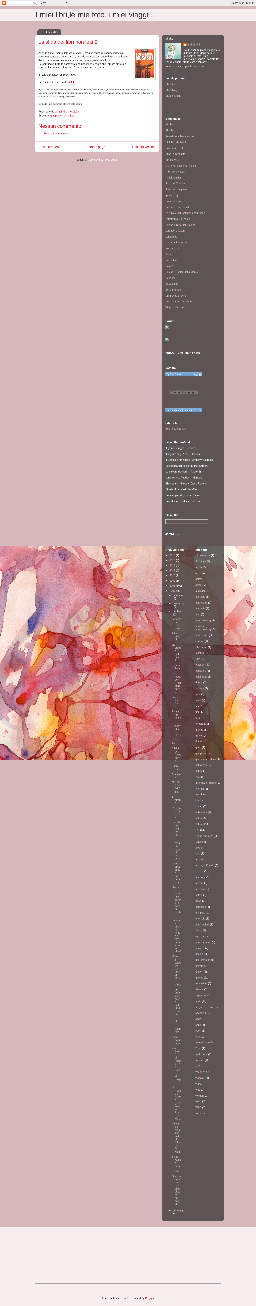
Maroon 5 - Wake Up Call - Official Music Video (176, 970)
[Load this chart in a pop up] (199, 410)
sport (198, 1030)
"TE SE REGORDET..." (176, 787)
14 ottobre (176, 799)
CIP (197, 658)
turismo (199, 1060)
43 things (200, 561)
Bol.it (71, 82)
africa (198, 567)
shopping (200, 1012)
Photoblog (171, 90)
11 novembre (202, 555)
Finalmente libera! (176, 716)
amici (198, 573)
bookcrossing (203, 620)
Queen (199, 971)
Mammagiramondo (176, 242)
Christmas (201, 647)
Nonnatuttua (172, 248)
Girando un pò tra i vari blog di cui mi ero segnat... (176, 1190)
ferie (197, 694)
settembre (178, 1210)
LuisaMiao (171, 236)
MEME (199, 871)
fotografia (200, 723)
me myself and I (204, 865)
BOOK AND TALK (175, 142)
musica (199, 889)
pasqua (199, 936)
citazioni (200, 664)
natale (198, 895)
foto (197, 717)
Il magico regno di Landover (176, 849)
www (198, 1113)
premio (199, 965)
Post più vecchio (144, 147)
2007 (173, 590)
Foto (174, 743)
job (197, 800)
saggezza (201, 995)
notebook (200, 906)
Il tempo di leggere (176, 189)
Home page (97, 147)
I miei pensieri (173, 177)
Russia (199, 989)
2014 (173, 555)
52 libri (169, 124)
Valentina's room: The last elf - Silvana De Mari (176, 1137)
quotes (199, 977)
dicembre (178, 595)
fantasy (199, 688)
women (199, 1095)
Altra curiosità (176, 636)
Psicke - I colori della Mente (181, 271)
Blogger (149, 1298)
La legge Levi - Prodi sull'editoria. (176, 683)
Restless (170, 277)
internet (199, 788)
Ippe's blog (171, 195)
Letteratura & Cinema (177, 218)
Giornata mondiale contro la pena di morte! (176, 901)
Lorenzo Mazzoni (175, 230)
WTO (198, 1107)
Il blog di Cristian (175, 183)
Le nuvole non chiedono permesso (185, 212)
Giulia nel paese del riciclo (180, 165)
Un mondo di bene (175, 295)
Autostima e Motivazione (179, 136)
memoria (200, 877)
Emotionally (172, 159)
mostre (199, 883)
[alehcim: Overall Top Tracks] (183, 374)
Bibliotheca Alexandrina (176, 754)
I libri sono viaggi (175, 171)
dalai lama (201, 676)
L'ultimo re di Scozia (176, 813)
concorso (200, 670)
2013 (173, 560)
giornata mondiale (205, 759)
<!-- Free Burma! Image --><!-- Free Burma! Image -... (176, 1065)
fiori (197, 711)
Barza (175, 1171)
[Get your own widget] (173, 410)
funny (198, 735)
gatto (198, 747)
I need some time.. (176, 1040)
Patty (168, 254)
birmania (200, 608)
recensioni (201, 983)
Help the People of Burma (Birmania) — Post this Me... (176, 1103)
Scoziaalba (171, 283)
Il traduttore (176, 1028)
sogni (198, 1018)
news (198, 900)
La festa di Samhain (176, 623)
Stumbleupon (173, 95)
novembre (178, 603)
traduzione (201, 1054)
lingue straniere (204, 835)
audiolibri (200, 590)
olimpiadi (200, 912)
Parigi (198, 930)
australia (200, 596)
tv (196, 1066)
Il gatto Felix (176, 667)
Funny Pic (175, 767)
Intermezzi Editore (206, 782)
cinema (199, 652)
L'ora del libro (173, 201)
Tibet (198, 1048)
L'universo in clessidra (178, 207)
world (198, 1101)
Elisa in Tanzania (175, 153)
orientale (200, 918)
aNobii (199, 584)
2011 (173, 570)
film (197, 706)
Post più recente (49, 147)
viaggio (199, 1077)
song (198, 1024)
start (198, 1036)
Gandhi (199, 741)
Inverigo (200, 794)
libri (64, 115)
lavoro (198, 806)
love (197, 847)
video (198, 1083)
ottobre (177, 611)
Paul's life (171, 260)
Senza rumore (173, 289)
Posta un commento (55, 133)
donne (198, 682)
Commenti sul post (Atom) (103, 159)
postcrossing (202, 959)
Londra (199, 841)
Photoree (170, 84)
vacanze (200, 1071)
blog (197, 614)
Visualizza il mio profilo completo (184, 66)
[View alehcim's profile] (189, 410)
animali (199, 578)
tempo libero (202, 1042)
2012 (173, 565)
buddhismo (201, 635)
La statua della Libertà (176, 652)
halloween (201, 764)
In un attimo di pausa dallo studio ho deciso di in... (176, 1005)
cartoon (199, 641)
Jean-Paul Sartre (176, 702)
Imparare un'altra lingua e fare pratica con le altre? (176, 936)
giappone (55, 115)
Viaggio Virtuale (174, 307)
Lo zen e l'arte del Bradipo (180, 224)
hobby (198, 770)
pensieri (199, 948)
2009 (173, 580)
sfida (71, 115)
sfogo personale (204, 1007)
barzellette (201, 602)
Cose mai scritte (174, 148)
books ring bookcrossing (203, 628)
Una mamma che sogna (179, 301)
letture (199, 824)
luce (197, 853)
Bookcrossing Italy (176, 428)
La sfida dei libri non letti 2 (176, 828)
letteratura (201, 812)
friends (199, 729)
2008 (173, 585)
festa (198, 700)
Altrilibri (169, 130)
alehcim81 (193, 44)
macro (199, 859)
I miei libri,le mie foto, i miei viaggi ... (96, 15)
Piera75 (169, 266)
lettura (199, 818)
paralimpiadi (202, 924)
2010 (173, 575)
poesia (199, 953)
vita (197, 1089)
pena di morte (203, 942)
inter (197, 776)
